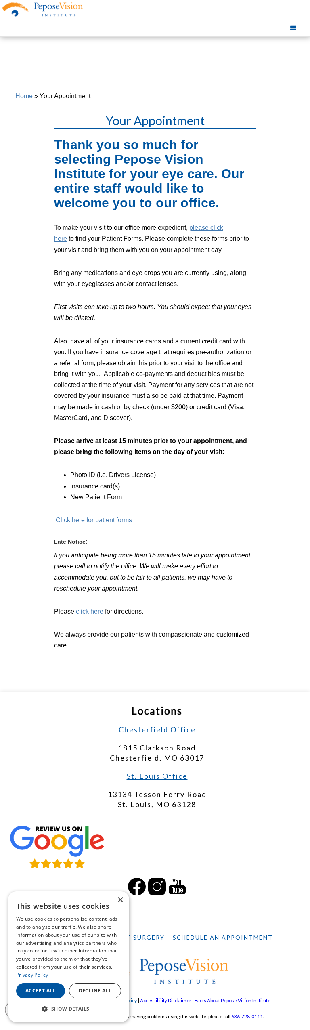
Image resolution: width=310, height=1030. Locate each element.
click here (89, 611)
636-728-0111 (247, 1016)
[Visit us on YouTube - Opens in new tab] (177, 887)
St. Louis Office (157, 775)
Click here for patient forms (94, 520)
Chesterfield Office (157, 729)
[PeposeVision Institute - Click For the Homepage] (55, 9)
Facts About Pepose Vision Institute (232, 1000)
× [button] (120, 900)
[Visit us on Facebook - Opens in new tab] (137, 887)
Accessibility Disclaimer (165, 1000)
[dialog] (68, 956)
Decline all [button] (95, 990)
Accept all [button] (40, 990)
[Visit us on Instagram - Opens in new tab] (157, 887)
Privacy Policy (32, 974)
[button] (293, 28)
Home (24, 95)
